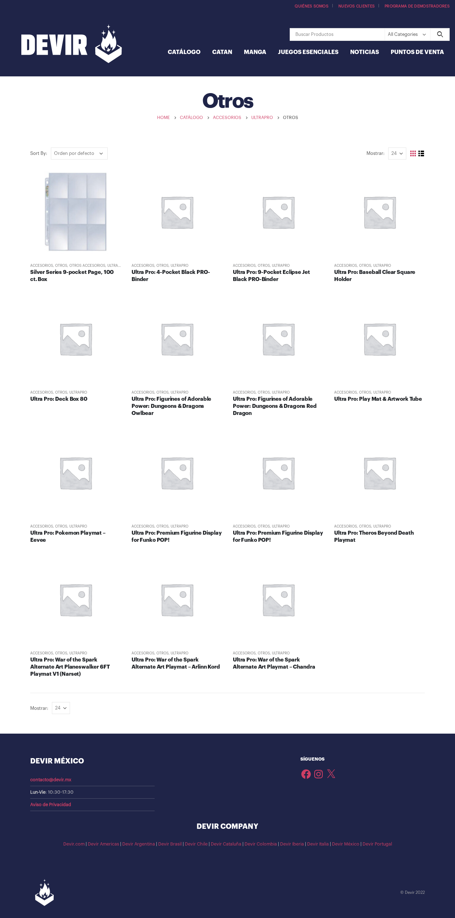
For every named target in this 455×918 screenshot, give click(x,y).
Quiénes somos (311, 6)
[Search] (439, 34)
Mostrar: (375, 153)
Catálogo (184, 52)
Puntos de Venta (417, 52)
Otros (61, 266)
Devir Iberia (292, 844)
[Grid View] (413, 153)
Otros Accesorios (87, 266)
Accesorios (41, 266)
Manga (255, 52)
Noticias (364, 52)
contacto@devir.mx (50, 780)
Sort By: (38, 153)
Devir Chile (196, 844)
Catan (222, 52)
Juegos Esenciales (308, 52)
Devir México (345, 844)
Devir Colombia (261, 844)
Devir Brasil (170, 844)
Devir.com (74, 844)
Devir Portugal (377, 844)
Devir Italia (318, 844)
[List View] (421, 153)
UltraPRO (116, 266)
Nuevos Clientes (356, 6)
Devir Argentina (138, 844)
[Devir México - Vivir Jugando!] (71, 44)
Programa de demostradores (417, 6)
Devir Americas (103, 844)
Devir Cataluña (226, 844)
